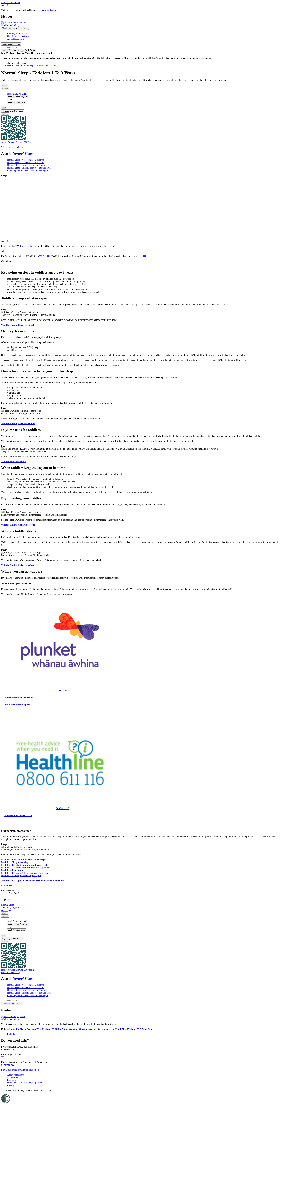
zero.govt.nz (27, 246)
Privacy (10, 1085)
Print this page (16, 102)
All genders (6, 910)
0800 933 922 (65, 690)
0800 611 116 (44, 256)
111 (144, 256)
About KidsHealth (15, 1074)
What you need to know (12, 147)
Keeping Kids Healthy (17, 33)
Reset (29, 50)
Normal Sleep (23, 153)
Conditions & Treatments (18, 36)
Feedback (11, 1080)
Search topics (11, 50)
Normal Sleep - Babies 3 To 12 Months (25, 162)
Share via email (17, 93)
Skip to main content (10, 2)
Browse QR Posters (17, 142)
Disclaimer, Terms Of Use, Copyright (24, 1082)
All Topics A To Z (15, 38)
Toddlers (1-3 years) (10, 907)
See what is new (48, 10)
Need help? (109, 246)
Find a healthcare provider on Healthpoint (20, 1069)
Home (23, 63)
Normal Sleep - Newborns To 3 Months (25, 159)
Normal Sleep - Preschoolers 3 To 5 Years (26, 165)
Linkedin (11, 1034)
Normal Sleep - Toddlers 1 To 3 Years (38, 65)
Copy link (18, 97)
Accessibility (13, 1077)
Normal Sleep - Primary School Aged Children (29, 167)
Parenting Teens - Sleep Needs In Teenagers (27, 170)
